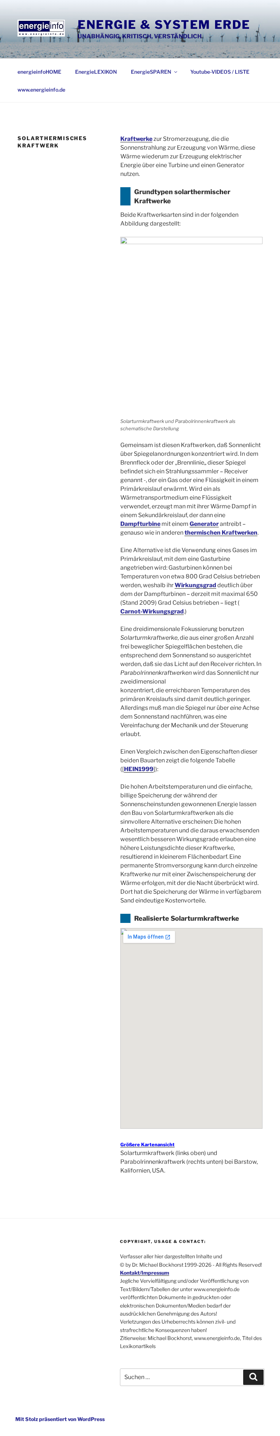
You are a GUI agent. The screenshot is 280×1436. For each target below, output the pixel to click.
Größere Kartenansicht (147, 1144)
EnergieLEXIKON (96, 72)
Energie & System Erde (164, 25)
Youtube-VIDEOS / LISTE (219, 72)
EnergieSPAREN (151, 72)
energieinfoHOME (39, 72)
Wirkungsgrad (195, 585)
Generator (204, 523)
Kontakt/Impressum (144, 1273)
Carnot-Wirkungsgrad (152, 611)
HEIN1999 (138, 769)
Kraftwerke (136, 138)
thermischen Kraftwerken (220, 532)
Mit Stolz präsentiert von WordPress (60, 1419)
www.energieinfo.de (41, 89)
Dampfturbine (140, 523)
